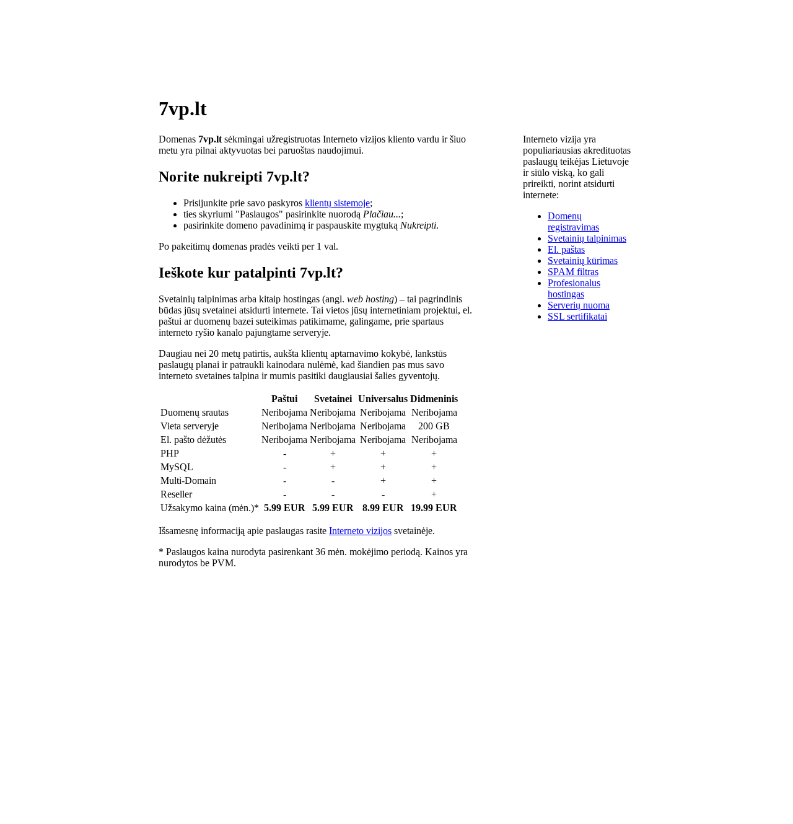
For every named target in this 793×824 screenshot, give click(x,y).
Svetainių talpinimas (587, 238)
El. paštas (566, 249)
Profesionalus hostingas (574, 288)
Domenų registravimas (573, 221)
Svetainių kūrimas (583, 260)
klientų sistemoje (337, 203)
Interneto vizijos (360, 530)
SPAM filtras (573, 271)
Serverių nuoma (579, 305)
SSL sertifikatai (577, 316)
